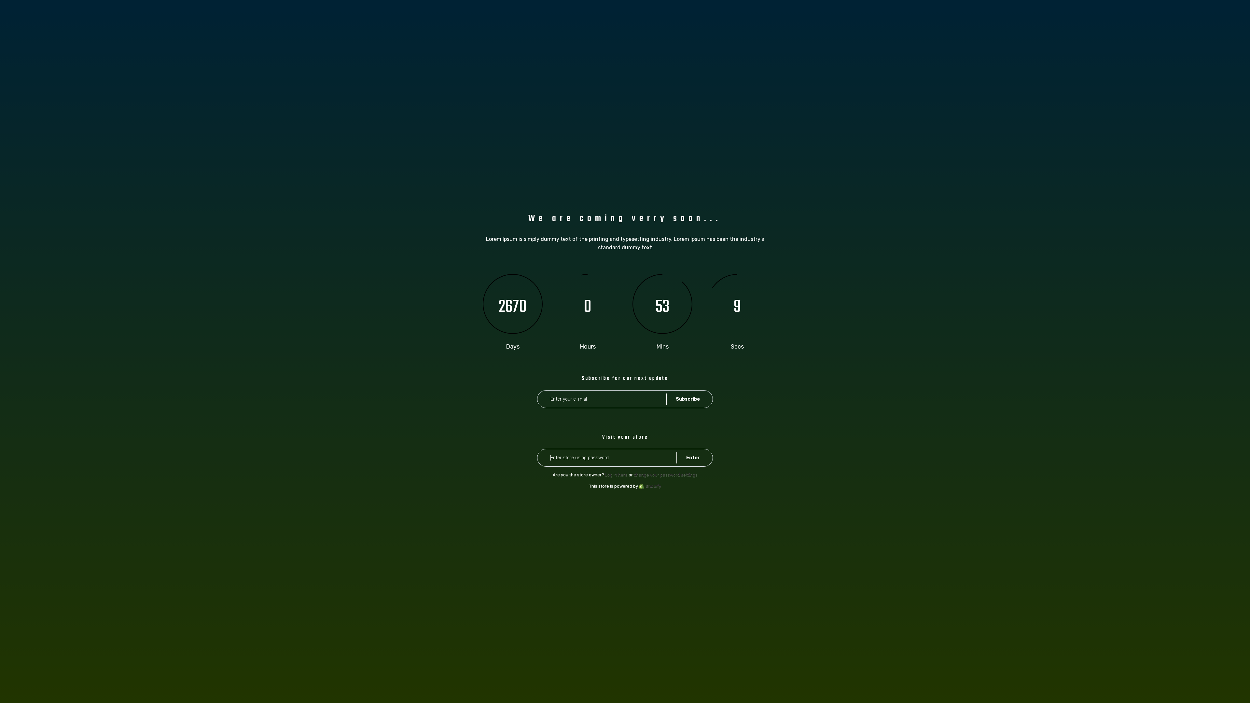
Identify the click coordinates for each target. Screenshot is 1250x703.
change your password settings (666, 474)
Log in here (616, 474)
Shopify (653, 486)
